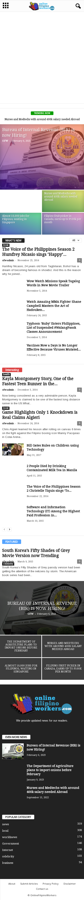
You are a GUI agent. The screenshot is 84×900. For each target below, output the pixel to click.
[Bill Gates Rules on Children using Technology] (13, 449)
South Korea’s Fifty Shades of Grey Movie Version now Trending (36, 553)
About (11, 883)
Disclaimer (70, 883)
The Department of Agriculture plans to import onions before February (21, 646)
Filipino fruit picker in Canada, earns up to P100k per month (62, 219)
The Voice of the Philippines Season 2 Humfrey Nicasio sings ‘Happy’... (38, 252)
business (7, 862)
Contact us (42, 888)
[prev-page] (4, 529)
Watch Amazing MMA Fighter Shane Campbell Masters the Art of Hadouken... (54, 305)
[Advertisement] (42, 57)
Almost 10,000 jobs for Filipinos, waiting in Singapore (15, 219)
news (5, 824)
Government (10, 843)
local (5, 245)
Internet (7, 850)
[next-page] (9, 529)
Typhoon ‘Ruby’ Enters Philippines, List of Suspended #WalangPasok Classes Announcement (53, 327)
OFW (5, 140)
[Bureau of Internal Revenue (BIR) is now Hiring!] (42, 157)
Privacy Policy (51, 883)
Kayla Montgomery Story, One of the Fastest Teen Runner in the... (37, 381)
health (6, 374)
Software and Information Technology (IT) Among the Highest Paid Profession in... (53, 511)
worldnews (9, 837)
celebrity (8, 564)
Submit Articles (29, 883)
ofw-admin (8, 260)
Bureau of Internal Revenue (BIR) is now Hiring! (42, 606)
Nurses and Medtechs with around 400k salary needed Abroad (42, 119)
